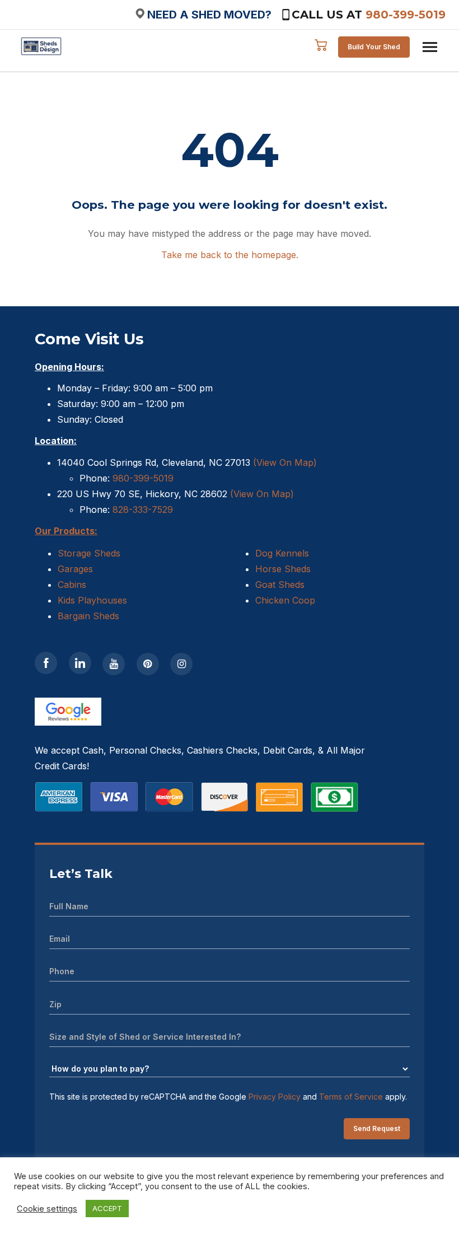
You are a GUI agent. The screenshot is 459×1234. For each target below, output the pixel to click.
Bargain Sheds (88, 615)
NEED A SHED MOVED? (209, 14)
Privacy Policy (275, 1096)
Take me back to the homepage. (229, 254)
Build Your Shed (374, 47)
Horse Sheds (283, 568)
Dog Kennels (282, 553)
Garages (75, 568)
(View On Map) (285, 462)
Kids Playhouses (92, 600)
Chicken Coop (285, 600)
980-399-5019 (406, 14)
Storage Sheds (89, 553)
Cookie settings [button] (47, 1209)
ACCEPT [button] (107, 1208)
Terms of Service (351, 1096)
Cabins (72, 584)
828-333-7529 (141, 509)
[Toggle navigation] (430, 47)
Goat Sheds (280, 584)
